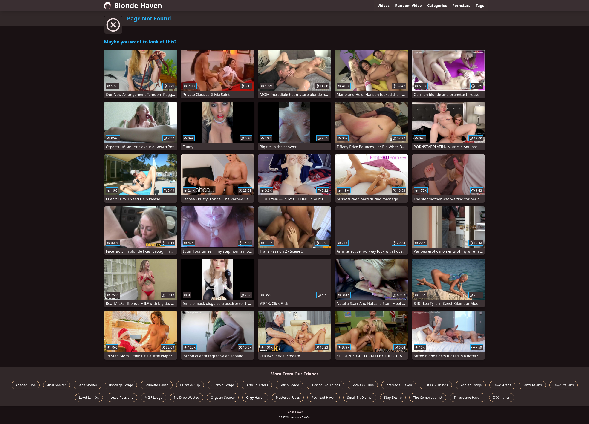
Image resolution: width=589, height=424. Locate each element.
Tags (480, 5)
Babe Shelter (87, 385)
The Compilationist (427, 397)
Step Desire (393, 397)
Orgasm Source (223, 397)
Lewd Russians (121, 397)
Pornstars (461, 5)
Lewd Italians (563, 385)
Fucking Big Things (325, 385)
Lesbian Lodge (470, 385)
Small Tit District (359, 397)
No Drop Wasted (186, 397)
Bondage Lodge (121, 385)
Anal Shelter (56, 385)
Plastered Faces (288, 397)
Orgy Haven (255, 397)
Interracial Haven (398, 385)
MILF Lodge (153, 397)
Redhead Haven (323, 397)
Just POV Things (436, 385)
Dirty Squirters (256, 385)
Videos (384, 5)
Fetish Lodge (289, 385)
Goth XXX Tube (363, 385)
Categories (437, 5)
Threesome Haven (468, 397)
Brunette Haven (156, 385)
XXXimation (501, 397)
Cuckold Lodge (222, 385)
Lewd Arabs (502, 385)
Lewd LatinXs (89, 397)
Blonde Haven (138, 5)
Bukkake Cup (190, 385)
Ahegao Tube (25, 385)
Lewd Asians (532, 385)
